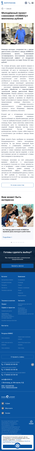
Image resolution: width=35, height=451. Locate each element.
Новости (20, 293)
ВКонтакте (8, 408)
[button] (11, 242)
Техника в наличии (6, 290)
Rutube (7, 413)
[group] (17, 222)
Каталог (4, 276)
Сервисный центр (6, 311)
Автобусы (4, 287)
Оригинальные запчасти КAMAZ (25, 304)
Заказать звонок (17, 266)
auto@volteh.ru (6, 379)
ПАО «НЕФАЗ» (5, 348)
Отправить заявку (17, 357)
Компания (21, 276)
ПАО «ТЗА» (21, 348)
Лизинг (20, 285)
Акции (19, 290)
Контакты (4, 325)
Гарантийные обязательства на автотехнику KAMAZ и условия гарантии (7, 316)
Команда (20, 282)
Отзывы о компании (23, 287)
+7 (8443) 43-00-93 (11, 364)
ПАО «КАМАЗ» (5, 338)
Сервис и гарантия (8, 307)
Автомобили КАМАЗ (7, 280)
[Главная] (2, 8)
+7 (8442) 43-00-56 (10, 369)
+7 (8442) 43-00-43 (11, 375)
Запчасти (21, 300)
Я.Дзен (7, 403)
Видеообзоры (22, 295)
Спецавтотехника (6, 282)
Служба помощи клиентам (9, 320)
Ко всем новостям (17, 185)
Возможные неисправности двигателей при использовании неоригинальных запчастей (26, 311)
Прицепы (4, 285)
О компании (21, 280)
